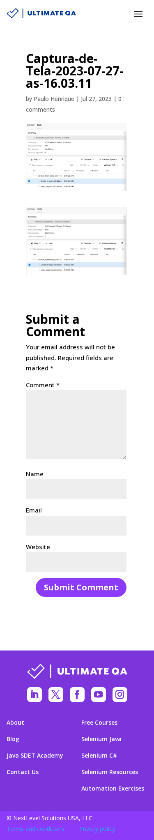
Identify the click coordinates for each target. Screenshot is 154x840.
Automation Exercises (112, 788)
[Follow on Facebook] (77, 694)
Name (35, 474)
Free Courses (99, 722)
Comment (43, 385)
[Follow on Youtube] (98, 694)
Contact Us (23, 772)
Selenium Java (101, 739)
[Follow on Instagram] (120, 694)
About (15, 722)
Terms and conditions (35, 829)
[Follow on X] (55, 694)
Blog (13, 739)
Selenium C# (99, 755)
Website (38, 547)
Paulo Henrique (54, 99)
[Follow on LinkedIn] (34, 694)
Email (34, 510)
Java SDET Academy (35, 755)
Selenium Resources (109, 772)
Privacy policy (97, 829)
